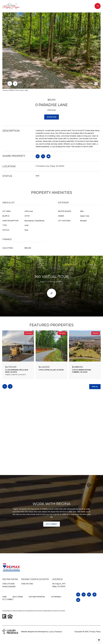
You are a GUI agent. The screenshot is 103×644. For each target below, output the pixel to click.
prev (9, 83)
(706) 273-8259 (8, 584)
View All (95, 386)
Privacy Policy (95, 632)
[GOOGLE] (94, 595)
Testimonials (56, 597)
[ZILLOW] (78, 600)
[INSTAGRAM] (84, 595)
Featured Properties (37, 597)
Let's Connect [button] (51, 524)
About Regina (18, 597)
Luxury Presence (55, 632)
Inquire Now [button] (51, 117)
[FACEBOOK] (78, 595)
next (15, 83)
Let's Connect (8, 599)
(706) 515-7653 (27, 584)
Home (4, 597)
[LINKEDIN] (89, 595)
